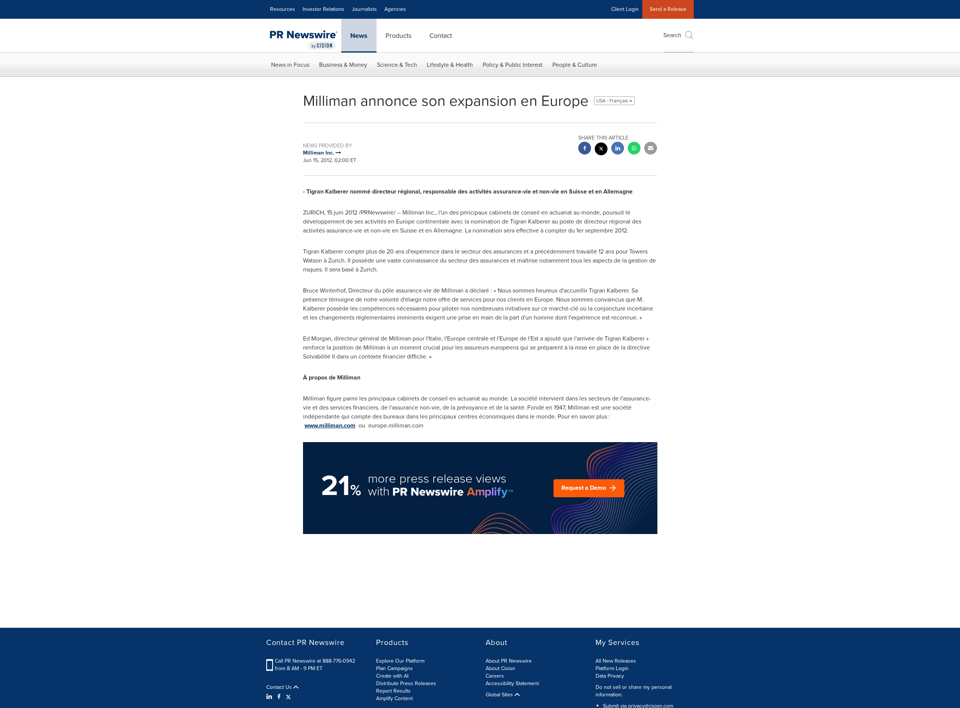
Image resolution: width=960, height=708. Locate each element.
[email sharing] (650, 149)
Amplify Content (394, 698)
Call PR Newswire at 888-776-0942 (315, 661)
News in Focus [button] (290, 64)
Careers (495, 676)
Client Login (625, 9)
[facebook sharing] (584, 149)
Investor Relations (323, 9)
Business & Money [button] (343, 64)
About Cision (500, 668)
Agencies (395, 9)
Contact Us (279, 687)
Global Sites (500, 695)
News (359, 35)
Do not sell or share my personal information (634, 691)
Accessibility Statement (512, 683)
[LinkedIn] (270, 696)
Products (398, 35)
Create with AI (392, 676)
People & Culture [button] (574, 64)
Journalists (364, 9)
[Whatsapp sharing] (634, 149)
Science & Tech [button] (397, 64)
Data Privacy (610, 676)
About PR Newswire (509, 661)
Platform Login (612, 668)
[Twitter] (288, 696)
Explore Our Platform (400, 661)
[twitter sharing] (601, 149)
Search (672, 35)
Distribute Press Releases (406, 683)
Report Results (393, 691)
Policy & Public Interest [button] (513, 64)
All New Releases (616, 661)
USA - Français (612, 101)
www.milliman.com (330, 425)
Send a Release (668, 9)
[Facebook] (279, 696)
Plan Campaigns (394, 668)
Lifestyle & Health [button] (450, 64)
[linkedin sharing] (617, 149)
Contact (440, 35)
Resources (282, 9)
